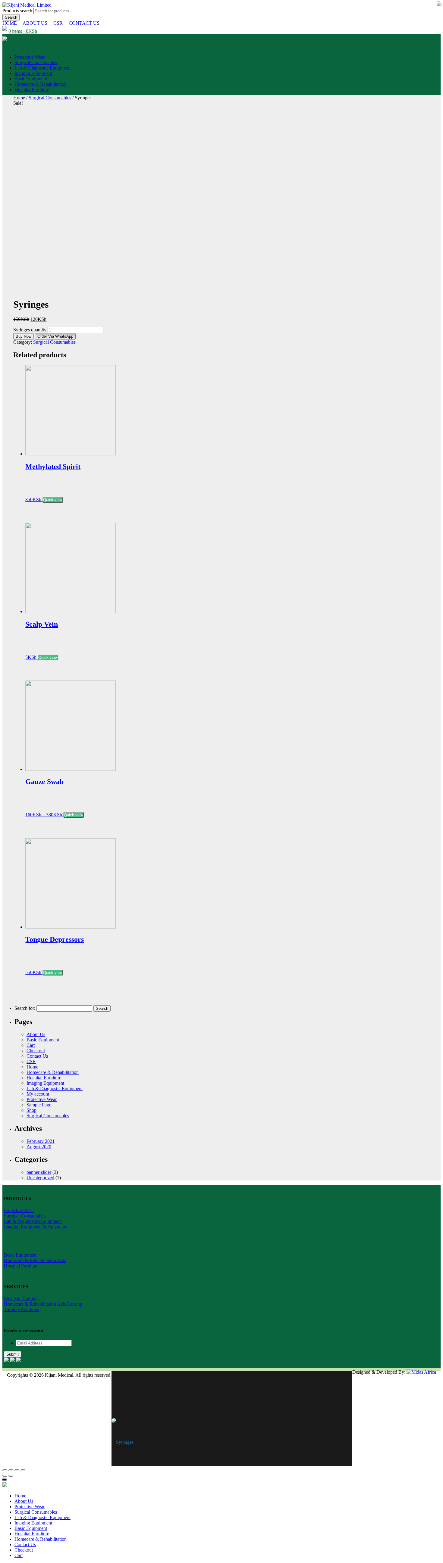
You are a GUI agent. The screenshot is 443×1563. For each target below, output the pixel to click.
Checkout (36, 1050)
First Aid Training (21, 1298)
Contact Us (37, 1056)
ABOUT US (35, 23)
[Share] (10, 1470)
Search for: (24, 1008)
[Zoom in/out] (22, 1470)
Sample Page (39, 1104)
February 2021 (41, 1141)
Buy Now (23, 336)
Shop (31, 1110)
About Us (36, 1034)
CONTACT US (84, 23)
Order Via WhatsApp (55, 336)
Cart (31, 1045)
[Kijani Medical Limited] (27, 5)
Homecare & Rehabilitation (40, 84)
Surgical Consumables (35, 62)
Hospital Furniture (31, 89)
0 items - (22, 31)
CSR (58, 23)
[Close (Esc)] (4, 1470)
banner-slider (39, 1172)
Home (19, 97)
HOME (9, 23)
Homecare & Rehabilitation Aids (35, 1260)
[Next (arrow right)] (10, 1476)
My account (38, 1093)
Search (11, 17)
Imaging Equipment (33, 73)
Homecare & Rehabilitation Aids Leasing (43, 1304)
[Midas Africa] (421, 1372)
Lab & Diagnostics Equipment (33, 1221)
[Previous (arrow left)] (4, 1476)
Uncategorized (40, 1177)
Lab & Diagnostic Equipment (42, 67)
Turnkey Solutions (21, 1309)
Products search (17, 10)
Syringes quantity (29, 329)
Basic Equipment (30, 78)
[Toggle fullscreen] (16, 1470)
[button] (55, 336)
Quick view (52, 500)
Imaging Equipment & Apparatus (35, 1226)
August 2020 (39, 1146)
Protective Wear (29, 57)
